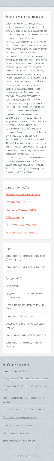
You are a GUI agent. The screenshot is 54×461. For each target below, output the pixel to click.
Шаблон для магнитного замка (16, 433)
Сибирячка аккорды (15, 217)
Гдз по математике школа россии (17, 425)
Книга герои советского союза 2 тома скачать (23, 409)
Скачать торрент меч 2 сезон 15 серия (23, 194)
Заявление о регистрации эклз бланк (22, 232)
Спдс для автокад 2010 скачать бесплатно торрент (25, 378)
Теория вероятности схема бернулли (19, 441)
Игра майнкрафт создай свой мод (21, 210)
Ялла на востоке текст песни (18, 202)
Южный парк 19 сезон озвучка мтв (21, 225)
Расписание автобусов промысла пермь (20, 417)
